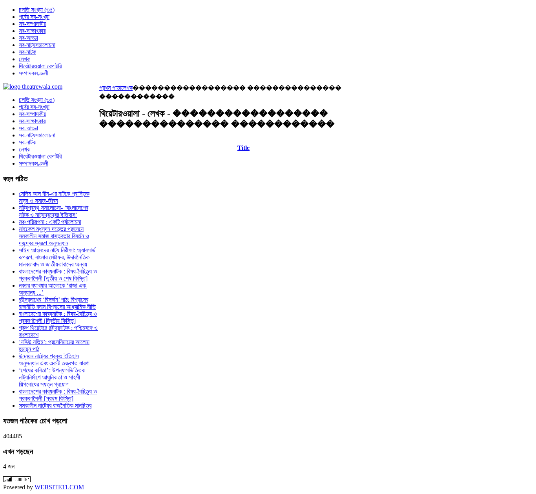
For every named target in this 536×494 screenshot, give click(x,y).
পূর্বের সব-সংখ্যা (34, 107)
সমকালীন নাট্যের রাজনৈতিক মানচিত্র (55, 405)
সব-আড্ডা (28, 128)
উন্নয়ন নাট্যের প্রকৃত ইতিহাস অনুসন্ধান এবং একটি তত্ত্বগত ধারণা (54, 359)
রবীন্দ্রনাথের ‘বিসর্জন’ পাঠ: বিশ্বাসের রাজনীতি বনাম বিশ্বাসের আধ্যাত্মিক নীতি (57, 303)
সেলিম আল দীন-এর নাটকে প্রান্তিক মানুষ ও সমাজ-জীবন (54, 197)
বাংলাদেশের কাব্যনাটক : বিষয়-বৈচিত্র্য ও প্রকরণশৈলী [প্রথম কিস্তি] (58, 395)
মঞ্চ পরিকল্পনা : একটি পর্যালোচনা (50, 222)
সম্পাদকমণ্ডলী (33, 163)
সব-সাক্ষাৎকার (32, 121)
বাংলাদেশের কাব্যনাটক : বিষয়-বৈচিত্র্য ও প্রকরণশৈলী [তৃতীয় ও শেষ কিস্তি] (58, 275)
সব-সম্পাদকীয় (32, 114)
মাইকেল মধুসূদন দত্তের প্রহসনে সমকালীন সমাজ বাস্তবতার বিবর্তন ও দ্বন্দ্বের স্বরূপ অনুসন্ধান (54, 236)
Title (243, 147)
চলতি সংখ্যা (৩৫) (37, 100)
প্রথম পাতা (110, 87)
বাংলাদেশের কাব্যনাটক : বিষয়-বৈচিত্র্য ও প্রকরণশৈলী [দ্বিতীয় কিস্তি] (58, 317)
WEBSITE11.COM (59, 487)
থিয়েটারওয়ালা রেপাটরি (40, 156)
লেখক (127, 87)
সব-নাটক (27, 142)
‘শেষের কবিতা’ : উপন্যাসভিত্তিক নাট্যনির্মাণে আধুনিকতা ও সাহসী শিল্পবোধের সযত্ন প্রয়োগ (52, 377)
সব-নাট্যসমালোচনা (37, 135)
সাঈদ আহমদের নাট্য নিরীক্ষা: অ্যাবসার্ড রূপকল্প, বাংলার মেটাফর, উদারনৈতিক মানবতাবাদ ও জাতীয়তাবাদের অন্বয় (57, 257)
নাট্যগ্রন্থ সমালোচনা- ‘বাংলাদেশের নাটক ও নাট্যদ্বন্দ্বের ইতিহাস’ (53, 211)
